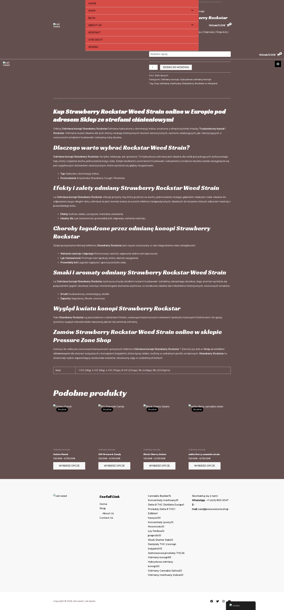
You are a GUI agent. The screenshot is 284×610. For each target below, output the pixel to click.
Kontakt (94, 32)
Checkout (95, 39)
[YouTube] (229, 601)
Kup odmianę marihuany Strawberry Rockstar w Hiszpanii (185, 83)
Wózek (93, 47)
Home (92, 3)
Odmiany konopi (170, 79)
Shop (92, 10)
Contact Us (106, 517)
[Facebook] (211, 601)
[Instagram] (223, 601)
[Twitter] (217, 601)
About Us (94, 25)
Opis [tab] (56, 101)
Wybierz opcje (69, 465)
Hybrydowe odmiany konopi (195, 79)
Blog (91, 18)
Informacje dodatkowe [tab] (75, 101)
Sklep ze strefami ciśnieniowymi (127, 119)
